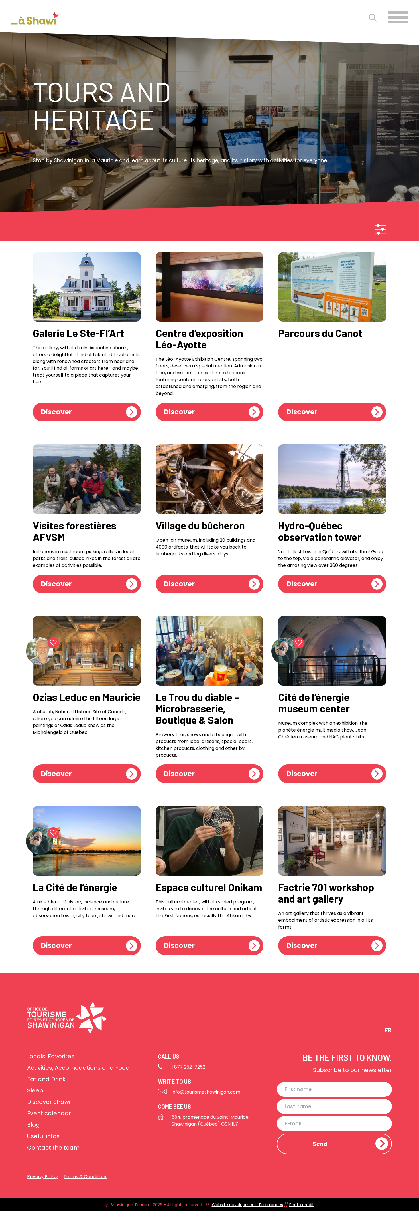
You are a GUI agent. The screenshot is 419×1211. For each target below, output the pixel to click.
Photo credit (301, 1205)
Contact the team (53, 1148)
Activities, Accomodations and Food (78, 1068)
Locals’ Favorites (50, 1056)
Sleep (35, 1090)
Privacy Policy (42, 1176)
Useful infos (43, 1136)
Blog (33, 1125)
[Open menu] (398, 17)
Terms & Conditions (85, 1176)
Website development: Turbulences (247, 1205)
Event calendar (49, 1113)
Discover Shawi (48, 1102)
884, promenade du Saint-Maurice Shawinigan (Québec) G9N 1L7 (210, 1120)
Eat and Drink (46, 1079)
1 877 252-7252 (188, 1067)
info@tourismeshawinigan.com (206, 1092)
